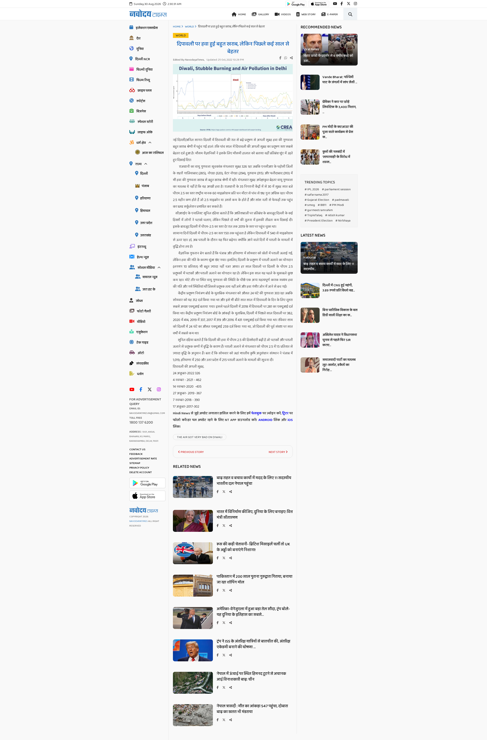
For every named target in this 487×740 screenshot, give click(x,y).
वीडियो (141, 322)
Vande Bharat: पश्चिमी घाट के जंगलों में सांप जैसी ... (339, 79)
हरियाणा (145, 198)
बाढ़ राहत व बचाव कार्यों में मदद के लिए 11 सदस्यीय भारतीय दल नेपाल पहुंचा (254, 481)
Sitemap (134, 463)
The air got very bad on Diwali (199, 437)
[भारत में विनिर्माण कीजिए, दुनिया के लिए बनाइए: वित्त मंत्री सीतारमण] (193, 530)
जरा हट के (148, 289)
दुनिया (140, 49)
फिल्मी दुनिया (144, 69)
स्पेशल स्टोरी (145, 122)
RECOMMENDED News (321, 27)
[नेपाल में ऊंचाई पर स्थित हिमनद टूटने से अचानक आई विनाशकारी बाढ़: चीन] (193, 692)
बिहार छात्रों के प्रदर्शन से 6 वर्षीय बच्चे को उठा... (328, 58)
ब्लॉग (140, 374)
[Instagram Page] (160, 389)
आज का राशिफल (153, 153)
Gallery (263, 14)
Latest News (313, 235)
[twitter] (348, 4)
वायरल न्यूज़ (149, 277)
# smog (310, 205)
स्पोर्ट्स (140, 101)
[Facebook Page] (141, 389)
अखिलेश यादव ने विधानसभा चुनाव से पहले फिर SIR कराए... (339, 340)
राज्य (138, 164)
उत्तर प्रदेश (146, 223)
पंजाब (145, 186)
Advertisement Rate (143, 458)
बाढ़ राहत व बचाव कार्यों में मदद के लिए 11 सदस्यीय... (328, 267)
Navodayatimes (138, 521)
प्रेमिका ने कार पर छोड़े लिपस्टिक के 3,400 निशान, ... (339, 107)
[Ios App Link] (318, 6)
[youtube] (335, 4)
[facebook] (342, 4)
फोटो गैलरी (144, 311)
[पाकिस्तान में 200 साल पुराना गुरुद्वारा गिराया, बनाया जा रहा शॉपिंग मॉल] (193, 595)
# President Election (319, 220)
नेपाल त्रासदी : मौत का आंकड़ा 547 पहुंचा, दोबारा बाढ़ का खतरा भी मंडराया (252, 709)
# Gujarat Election (317, 199)
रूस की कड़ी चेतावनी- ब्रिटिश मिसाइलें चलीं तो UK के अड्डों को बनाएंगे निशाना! (253, 547)
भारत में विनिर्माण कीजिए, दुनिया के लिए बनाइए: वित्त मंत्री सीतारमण (255, 515)
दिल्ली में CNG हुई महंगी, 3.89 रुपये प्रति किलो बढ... (338, 288)
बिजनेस (141, 111)
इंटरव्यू (142, 247)
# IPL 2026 (312, 189)
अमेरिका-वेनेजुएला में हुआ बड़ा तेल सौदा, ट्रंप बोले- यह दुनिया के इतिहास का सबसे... (253, 612)
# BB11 (322, 205)
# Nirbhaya (342, 220)
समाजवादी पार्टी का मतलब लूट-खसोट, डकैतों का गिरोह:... (339, 365)
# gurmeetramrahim (319, 210)
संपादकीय (142, 363)
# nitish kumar (335, 215)
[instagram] (355, 4)
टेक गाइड (142, 342)
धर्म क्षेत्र (141, 143)
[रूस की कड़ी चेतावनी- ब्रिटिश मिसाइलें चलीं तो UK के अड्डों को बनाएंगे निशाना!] (193, 563)
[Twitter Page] (150, 389)
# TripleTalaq (313, 215)
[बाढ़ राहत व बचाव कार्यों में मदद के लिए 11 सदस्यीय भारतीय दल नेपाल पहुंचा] (193, 496)
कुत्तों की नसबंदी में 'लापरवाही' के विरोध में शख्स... (336, 157)
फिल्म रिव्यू (143, 80)
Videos (286, 14)
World (189, 26)
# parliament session (336, 189)
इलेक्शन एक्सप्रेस (147, 28)
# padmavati (340, 199)
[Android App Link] (296, 6)
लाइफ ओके (145, 132)
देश (138, 38)
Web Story (308, 14)
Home (242, 14)
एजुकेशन (141, 332)
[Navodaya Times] (148, 13)
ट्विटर (285, 413)
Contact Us (137, 449)
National (309, 257)
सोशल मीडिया (146, 267)
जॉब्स (139, 301)
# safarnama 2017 (317, 194)
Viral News (311, 49)
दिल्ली (144, 173)
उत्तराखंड (145, 235)
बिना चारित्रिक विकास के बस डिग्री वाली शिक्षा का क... (339, 312)
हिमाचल (145, 211)
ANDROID (264, 420)
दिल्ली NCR (142, 59)
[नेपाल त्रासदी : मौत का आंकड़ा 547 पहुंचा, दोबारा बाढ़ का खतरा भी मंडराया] (193, 725)
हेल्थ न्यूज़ (143, 257)
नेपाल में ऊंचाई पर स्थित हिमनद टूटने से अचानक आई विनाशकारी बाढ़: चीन (251, 676)
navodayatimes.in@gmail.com (147, 413)
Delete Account (140, 472)
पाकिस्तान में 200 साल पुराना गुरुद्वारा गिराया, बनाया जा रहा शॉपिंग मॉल (254, 579)
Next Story (277, 452)
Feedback (135, 454)
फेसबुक (256, 413)
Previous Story (192, 452)
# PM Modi (336, 205)
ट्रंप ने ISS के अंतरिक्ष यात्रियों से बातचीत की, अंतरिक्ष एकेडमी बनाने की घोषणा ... (253, 644)
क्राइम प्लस (145, 90)
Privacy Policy (139, 468)
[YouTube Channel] (132, 389)
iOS (289, 420)
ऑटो (141, 353)
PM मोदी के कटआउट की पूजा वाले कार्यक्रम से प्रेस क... (337, 132)
